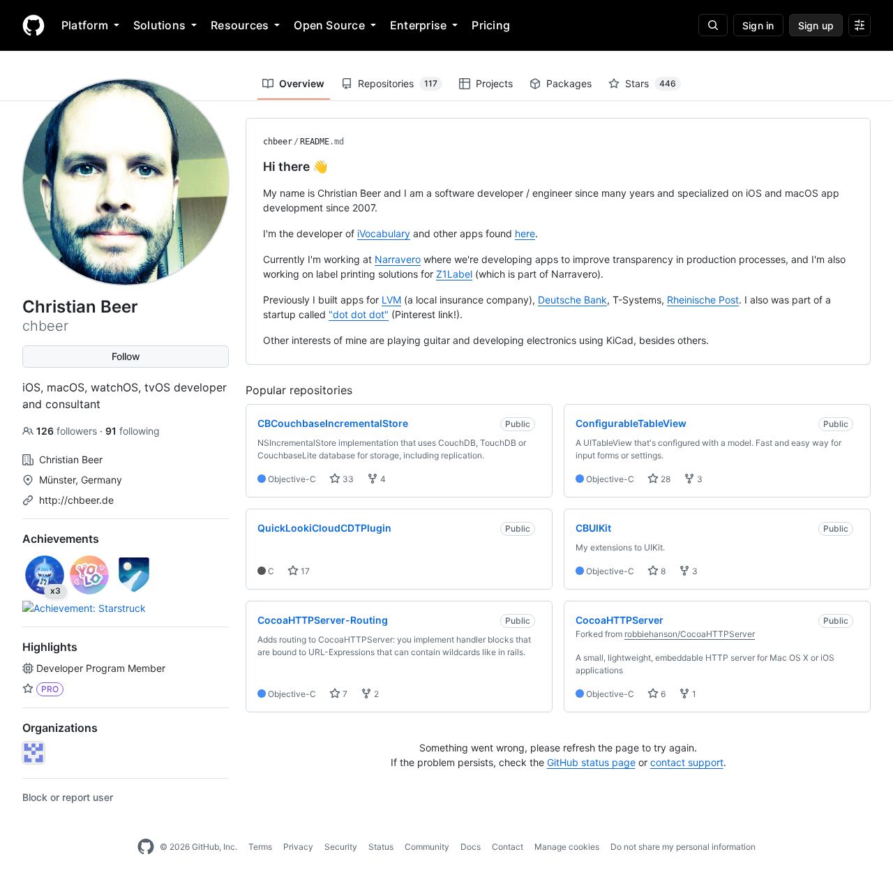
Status (380, 846)
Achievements (60, 539)
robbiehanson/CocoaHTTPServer (689, 634)
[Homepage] (33, 25)
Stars (650, 83)
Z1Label (454, 274)
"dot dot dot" (359, 314)
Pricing (491, 25)
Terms (260, 846)
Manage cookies (566, 846)
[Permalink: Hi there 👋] (253, 167)
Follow (126, 356)
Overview (301, 83)
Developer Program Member (100, 668)
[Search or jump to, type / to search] (713, 25)
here (525, 233)
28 (664, 479)
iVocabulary (383, 233)
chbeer (277, 142)
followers (68, 431)
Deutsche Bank (572, 300)
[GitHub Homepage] (145, 847)
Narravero (398, 259)
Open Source (329, 25)
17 (304, 571)
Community (427, 846)
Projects (494, 83)
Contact (507, 846)
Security (340, 846)
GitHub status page (591, 762)
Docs (470, 846)
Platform (84, 25)
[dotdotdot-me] (33, 753)
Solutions (159, 25)
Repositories (397, 83)
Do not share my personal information (683, 846)
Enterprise (418, 25)
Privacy (298, 846)
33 (347, 479)
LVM (391, 300)
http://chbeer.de (76, 500)
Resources (240, 25)
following (132, 431)
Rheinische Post (703, 300)
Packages (569, 83)
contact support (686, 762)
